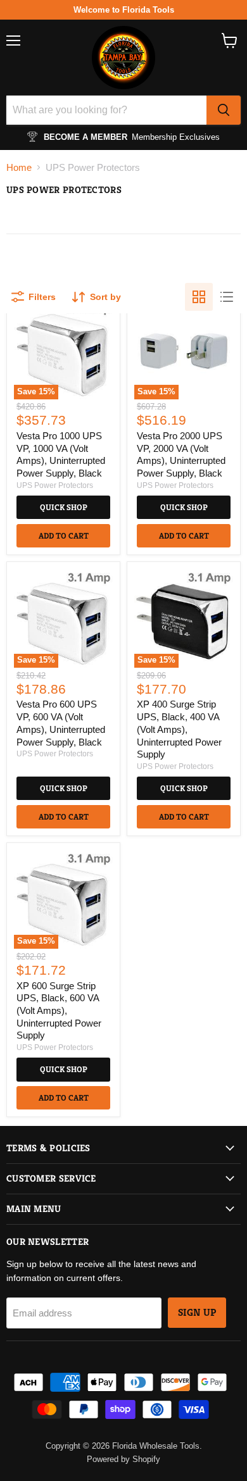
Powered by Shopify (123, 1459)
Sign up (197, 1312)
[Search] (223, 110)
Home (19, 167)
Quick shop (63, 507)
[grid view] (199, 297)
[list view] (227, 297)
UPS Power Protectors (54, 485)
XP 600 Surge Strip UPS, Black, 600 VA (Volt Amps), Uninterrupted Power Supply (58, 1010)
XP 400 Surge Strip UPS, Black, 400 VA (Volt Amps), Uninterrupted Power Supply (179, 729)
